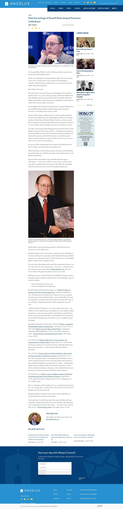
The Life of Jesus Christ (44, 407)
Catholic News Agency (79, 441)
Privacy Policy (44, 506)
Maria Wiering (31, 442)
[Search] (117, 3)
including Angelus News (57, 269)
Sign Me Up (41, 475)
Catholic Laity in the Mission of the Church (48, 329)
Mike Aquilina (32, 25)
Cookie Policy (32, 503)
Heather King (79, 99)
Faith (29, 15)
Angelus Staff (79, 53)
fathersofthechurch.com (52, 419)
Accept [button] (99, 506)
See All (90, 105)
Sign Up (82, 478)
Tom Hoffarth (54, 442)
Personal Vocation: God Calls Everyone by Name (47, 334)
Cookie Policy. (53, 506)
